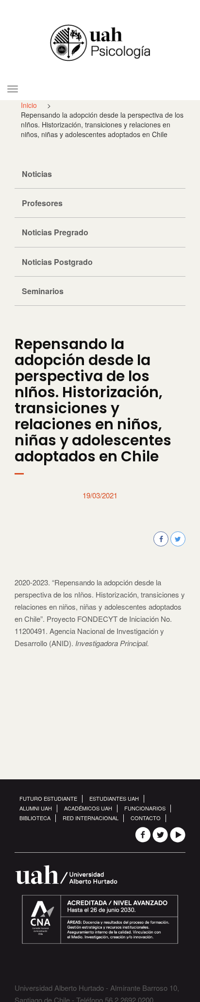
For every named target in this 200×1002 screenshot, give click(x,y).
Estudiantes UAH (114, 798)
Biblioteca (34, 818)
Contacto (146, 818)
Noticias (37, 173)
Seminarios (43, 291)
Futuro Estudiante (48, 798)
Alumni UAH (35, 808)
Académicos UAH (88, 808)
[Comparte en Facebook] (160, 539)
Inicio (29, 105)
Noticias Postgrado (57, 261)
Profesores (42, 203)
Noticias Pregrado (55, 232)
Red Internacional (90, 818)
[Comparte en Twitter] (177, 539)
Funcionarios (145, 808)
